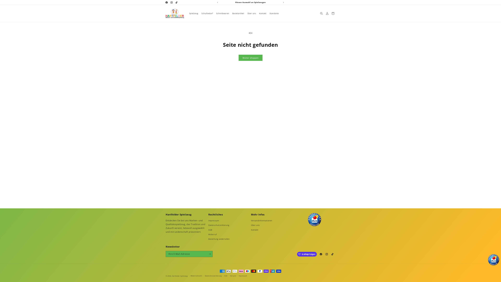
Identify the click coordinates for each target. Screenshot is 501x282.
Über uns (255, 225)
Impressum (213, 220)
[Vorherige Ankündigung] (217, 2)
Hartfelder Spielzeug (180, 276)
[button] (321, 13)
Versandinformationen (261, 220)
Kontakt (254, 230)
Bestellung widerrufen (219, 239)
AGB (210, 230)
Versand (233, 276)
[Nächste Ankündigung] (283, 2)
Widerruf (212, 234)
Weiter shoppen (251, 58)
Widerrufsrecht (196, 276)
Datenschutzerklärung (218, 225)
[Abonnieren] (210, 254)
